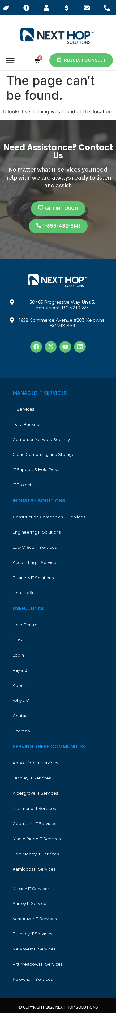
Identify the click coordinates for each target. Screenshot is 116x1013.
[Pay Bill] (68, 8)
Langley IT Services (32, 777)
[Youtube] (65, 347)
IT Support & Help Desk (36, 469)
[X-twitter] (51, 347)
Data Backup (26, 424)
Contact (21, 715)
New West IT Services (34, 948)
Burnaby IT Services (32, 933)
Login (18, 655)
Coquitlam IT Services (34, 823)
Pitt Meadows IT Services (37, 964)
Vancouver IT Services (35, 918)
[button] (10, 60)
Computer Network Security (41, 439)
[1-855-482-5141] (108, 8)
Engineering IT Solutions (37, 532)
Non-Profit (23, 592)
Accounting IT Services (35, 562)
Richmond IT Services (34, 808)
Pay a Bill (21, 670)
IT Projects (23, 484)
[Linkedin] (80, 347)
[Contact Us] (88, 8)
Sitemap (21, 730)
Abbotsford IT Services (35, 762)
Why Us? (21, 700)
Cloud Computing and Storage (44, 454)
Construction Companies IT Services (49, 516)
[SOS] (27, 8)
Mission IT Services (31, 888)
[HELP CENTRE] (7, 8)
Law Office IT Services (35, 547)
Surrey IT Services (30, 903)
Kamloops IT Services (34, 869)
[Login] (48, 8)
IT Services (23, 409)
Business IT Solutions (33, 577)
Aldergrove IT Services (35, 793)
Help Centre (25, 624)
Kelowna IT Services (33, 979)
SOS (17, 639)
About (19, 685)
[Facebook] (36, 347)
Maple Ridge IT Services (37, 838)
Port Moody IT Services (36, 853)
